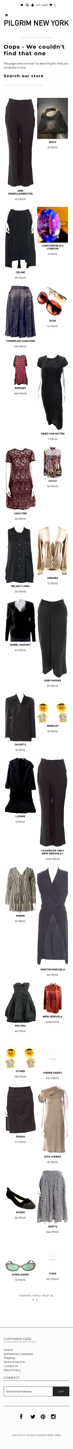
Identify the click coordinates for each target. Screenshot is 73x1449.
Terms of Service (14, 1361)
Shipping (9, 1357)
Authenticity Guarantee (18, 1353)
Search (8, 1349)
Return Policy (12, 1370)
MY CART (46, 5)
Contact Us (11, 1365)
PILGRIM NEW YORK (48, 1435)
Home (24, 37)
